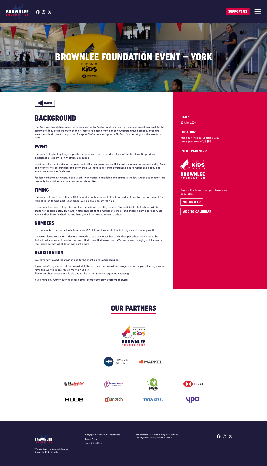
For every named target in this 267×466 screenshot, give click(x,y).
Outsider (55, 452)
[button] (257, 11)
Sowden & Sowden (60, 449)
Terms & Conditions (93, 443)
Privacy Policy (91, 439)
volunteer (192, 202)
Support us (237, 11)
